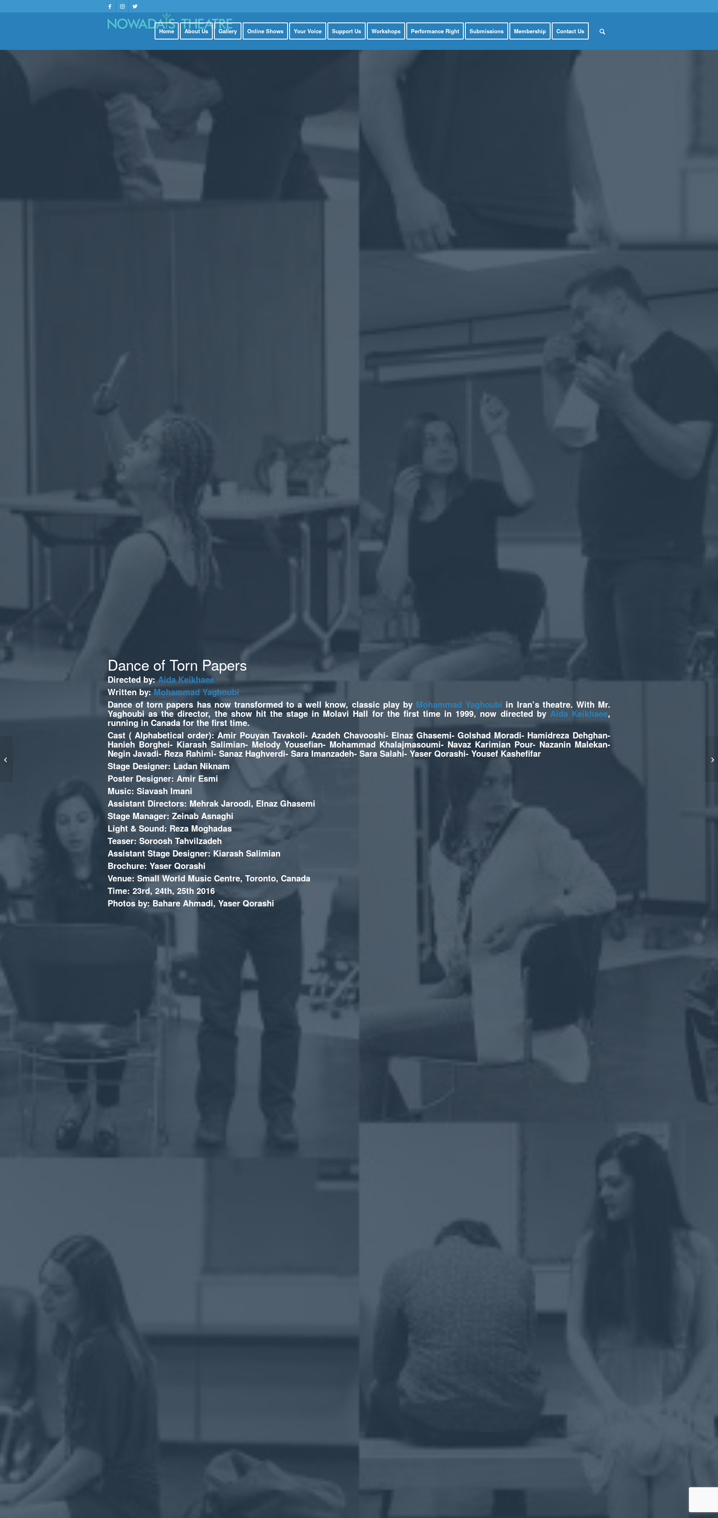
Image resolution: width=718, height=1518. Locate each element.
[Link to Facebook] (110, 6)
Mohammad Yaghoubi (196, 692)
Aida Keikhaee (186, 679)
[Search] (602, 31)
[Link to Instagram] (122, 6)
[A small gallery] (6, 759)
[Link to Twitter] (135, 6)
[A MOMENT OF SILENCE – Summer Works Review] (711, 759)
